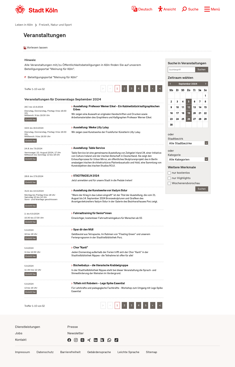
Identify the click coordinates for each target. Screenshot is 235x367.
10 (177, 107)
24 (177, 119)
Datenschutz (45, 352)
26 (188, 119)
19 (188, 113)
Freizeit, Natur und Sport (55, 25)
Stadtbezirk (175, 137)
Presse (72, 327)
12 (188, 107)
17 (177, 113)
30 (171, 124)
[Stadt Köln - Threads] (82, 339)
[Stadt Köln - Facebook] (69, 339)
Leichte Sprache (128, 352)
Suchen (201, 69)
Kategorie (174, 153)
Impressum (22, 352)
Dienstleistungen (27, 327)
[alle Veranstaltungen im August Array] (170, 84)
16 (171, 113)
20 (194, 113)
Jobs (18, 333)
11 (183, 107)
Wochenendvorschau (186, 183)
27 (194, 119)
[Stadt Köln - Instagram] (76, 339)
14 (200, 107)
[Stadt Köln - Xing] (89, 339)
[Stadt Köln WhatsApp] (109, 339)
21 (200, 113)
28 (200, 119)
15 (205, 107)
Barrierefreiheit (70, 352)
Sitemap (151, 352)
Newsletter (75, 333)
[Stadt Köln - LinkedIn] (95, 339)
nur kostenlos (181, 172)
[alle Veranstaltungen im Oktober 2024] (205, 84)
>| (160, 88)
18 (183, 113)
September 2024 (188, 83)
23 (171, 119)
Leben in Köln (24, 25)
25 (183, 119)
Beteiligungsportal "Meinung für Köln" (52, 77)
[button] (212, 9)
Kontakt (20, 339)
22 (205, 113)
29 (205, 119)
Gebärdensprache (99, 352)
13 (194, 107)
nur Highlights (181, 178)
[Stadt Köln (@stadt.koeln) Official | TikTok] (116, 339)
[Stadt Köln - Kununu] (102, 339)
